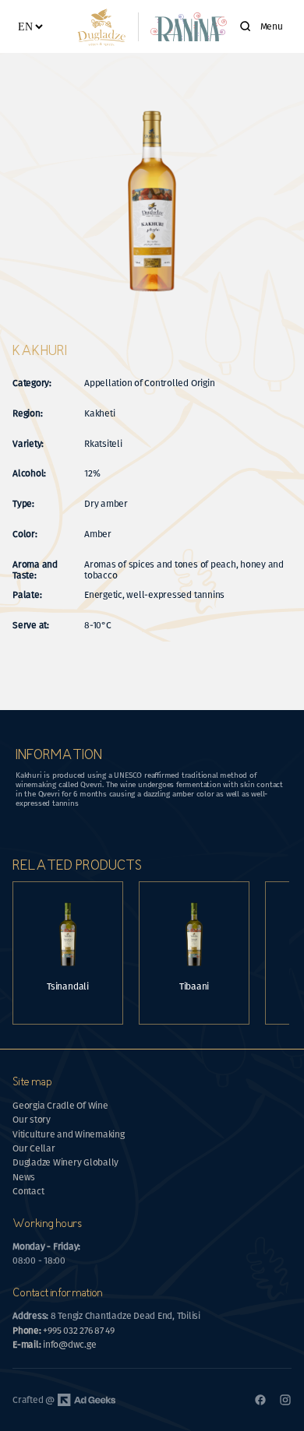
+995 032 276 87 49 (63, 1330)
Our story (31, 1119)
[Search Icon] (245, 26)
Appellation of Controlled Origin (150, 383)
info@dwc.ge (54, 1344)
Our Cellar (33, 1148)
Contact (28, 1191)
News (23, 1177)
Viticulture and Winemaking (68, 1134)
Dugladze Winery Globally (65, 1162)
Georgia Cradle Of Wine (60, 1105)
